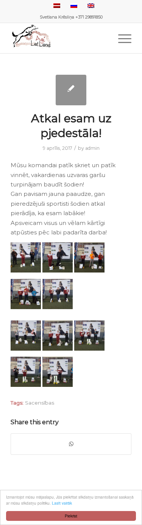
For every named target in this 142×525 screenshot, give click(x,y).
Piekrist (71, 516)
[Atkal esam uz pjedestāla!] (71, 90)
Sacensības (39, 403)
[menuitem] (121, 38)
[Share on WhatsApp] (71, 444)
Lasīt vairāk (62, 503)
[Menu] (121, 38)
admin (92, 148)
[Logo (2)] (59, 38)
